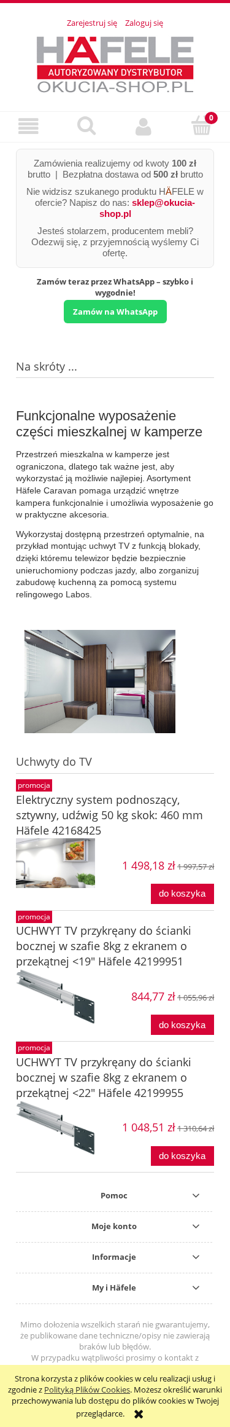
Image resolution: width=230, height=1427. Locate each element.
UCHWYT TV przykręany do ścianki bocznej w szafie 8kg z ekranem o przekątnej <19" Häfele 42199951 (103, 946)
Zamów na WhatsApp (115, 311)
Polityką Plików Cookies (87, 1389)
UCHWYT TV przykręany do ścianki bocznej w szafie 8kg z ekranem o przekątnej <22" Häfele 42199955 (103, 1077)
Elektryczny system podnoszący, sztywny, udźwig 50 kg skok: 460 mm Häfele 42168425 (109, 815)
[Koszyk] (201, 125)
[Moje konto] (144, 126)
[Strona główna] (115, 63)
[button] (29, 126)
